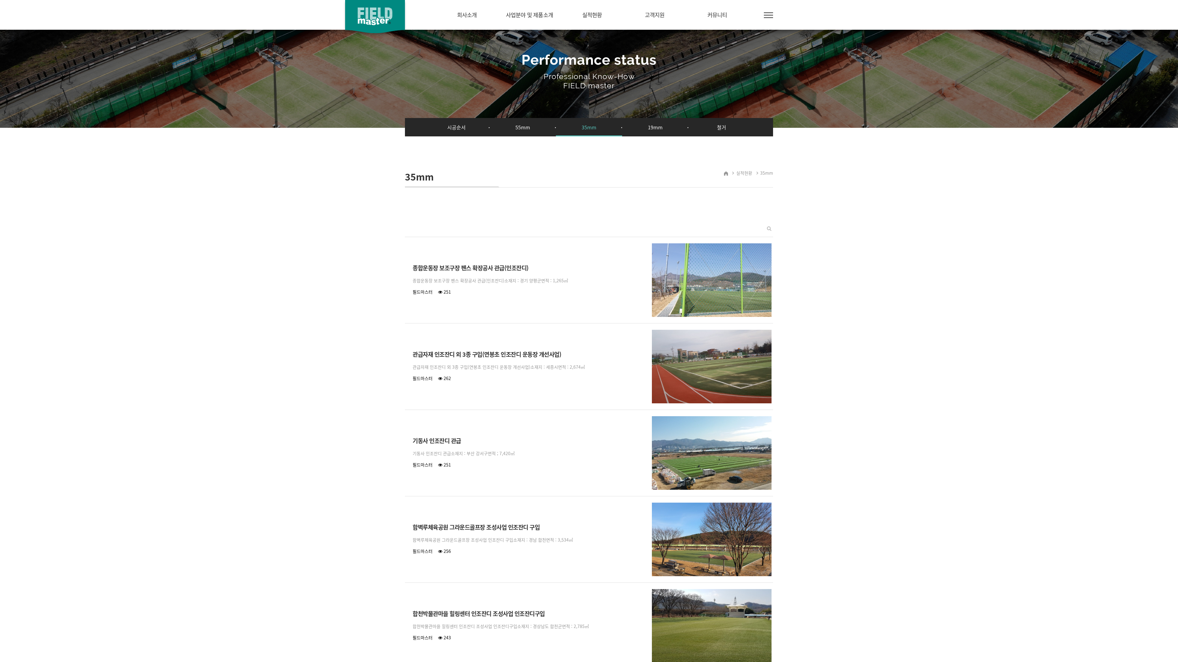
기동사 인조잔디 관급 (437, 441)
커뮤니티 (717, 15)
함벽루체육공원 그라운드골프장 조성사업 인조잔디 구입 (476, 527)
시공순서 (456, 127)
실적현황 (592, 15)
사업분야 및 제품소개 (529, 15)
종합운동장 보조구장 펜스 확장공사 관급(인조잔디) (471, 268)
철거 (721, 127)
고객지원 (655, 15)
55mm (522, 127)
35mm (589, 127)
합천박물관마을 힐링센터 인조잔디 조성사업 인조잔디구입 (479, 614)
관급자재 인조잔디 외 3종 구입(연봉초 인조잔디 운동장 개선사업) (487, 355)
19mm (655, 127)
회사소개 (467, 15)
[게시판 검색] (769, 228)
